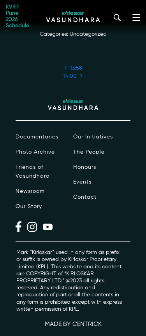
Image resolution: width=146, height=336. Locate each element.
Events (82, 182)
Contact (85, 197)
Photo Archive (35, 152)
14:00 (73, 76)
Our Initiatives (93, 137)
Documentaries (37, 137)
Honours (84, 167)
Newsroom (30, 191)
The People (89, 152)
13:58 (73, 68)
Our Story (29, 206)
